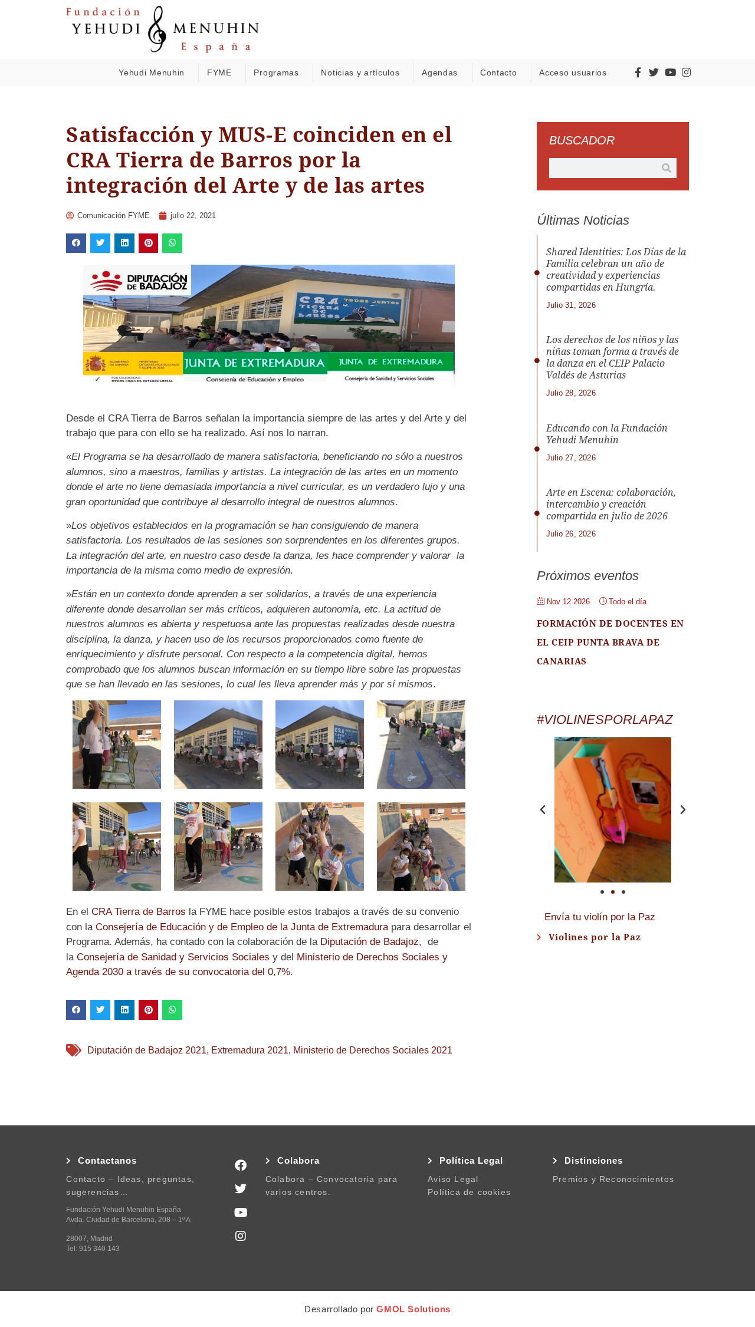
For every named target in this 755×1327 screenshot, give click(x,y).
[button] (76, 243)
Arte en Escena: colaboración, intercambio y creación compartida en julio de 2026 (611, 504)
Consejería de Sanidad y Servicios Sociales (173, 957)
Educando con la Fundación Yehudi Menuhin (607, 434)
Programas (276, 72)
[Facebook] (240, 1165)
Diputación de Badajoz (369, 941)
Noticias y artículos (360, 72)
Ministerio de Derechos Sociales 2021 (372, 1050)
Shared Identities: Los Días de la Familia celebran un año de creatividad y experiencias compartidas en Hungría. (616, 269)
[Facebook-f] (638, 72)
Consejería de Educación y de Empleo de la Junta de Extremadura (242, 927)
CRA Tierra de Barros (138, 911)
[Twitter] (654, 72)
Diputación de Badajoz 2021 (146, 1050)
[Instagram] (686, 72)
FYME (219, 72)
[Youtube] (670, 72)
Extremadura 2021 (249, 1050)
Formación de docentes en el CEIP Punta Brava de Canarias (610, 642)
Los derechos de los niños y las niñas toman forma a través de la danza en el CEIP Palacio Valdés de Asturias (612, 357)
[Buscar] (666, 168)
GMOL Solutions (413, 1309)
